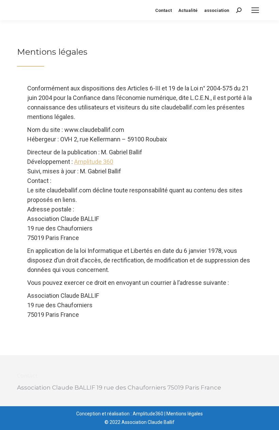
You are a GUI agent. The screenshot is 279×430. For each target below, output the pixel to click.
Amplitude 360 (93, 161)
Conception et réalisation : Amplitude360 (119, 413)
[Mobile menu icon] (255, 10)
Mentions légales (184, 413)
